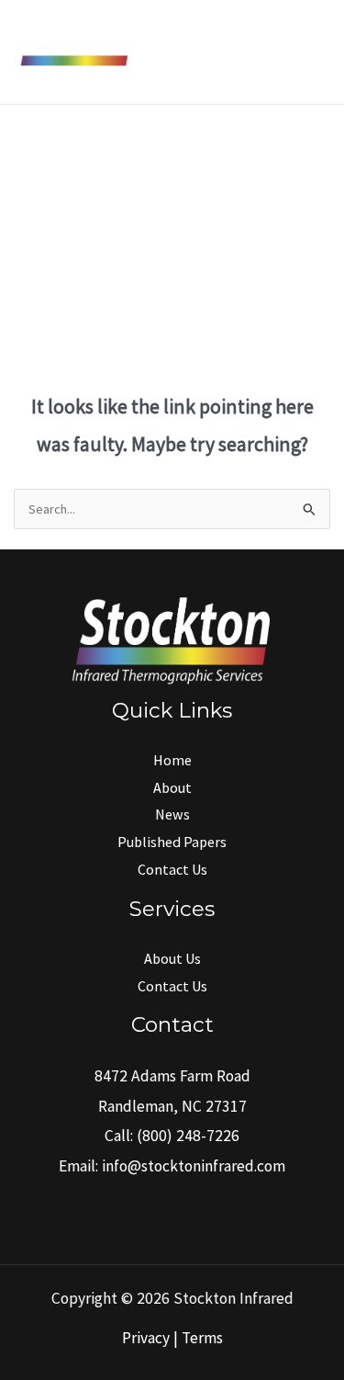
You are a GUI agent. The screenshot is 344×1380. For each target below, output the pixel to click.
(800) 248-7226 (188, 1135)
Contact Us (172, 869)
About (172, 787)
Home (172, 760)
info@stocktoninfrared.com (193, 1166)
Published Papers (172, 841)
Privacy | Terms (172, 1338)
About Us (172, 958)
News (172, 814)
